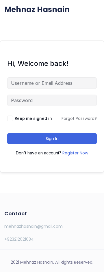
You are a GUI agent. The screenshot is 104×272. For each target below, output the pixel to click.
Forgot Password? (79, 118)
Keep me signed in (33, 118)
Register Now (75, 153)
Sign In (52, 138)
